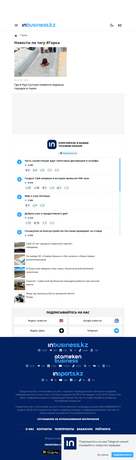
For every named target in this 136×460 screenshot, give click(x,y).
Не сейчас (103, 454)
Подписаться (122, 454)
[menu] (16, 25)
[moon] (112, 25)
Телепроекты (64, 429)
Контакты (44, 429)
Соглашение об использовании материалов (68, 419)
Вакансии (85, 429)
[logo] (64, 25)
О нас (30, 429)
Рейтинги (102, 429)
